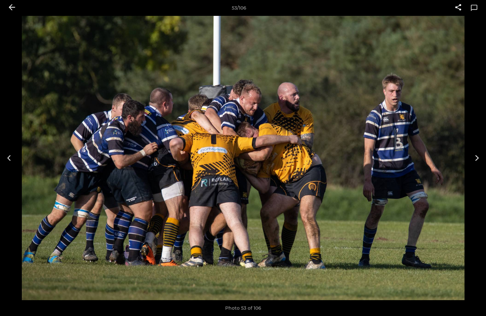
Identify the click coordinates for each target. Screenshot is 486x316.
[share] (458, 8)
